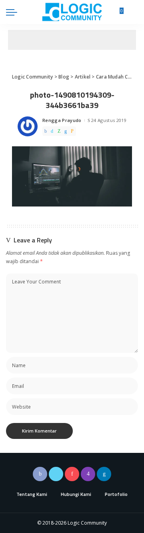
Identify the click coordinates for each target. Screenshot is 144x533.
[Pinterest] (72, 474)
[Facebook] (45, 131)
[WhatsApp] (59, 131)
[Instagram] (88, 474)
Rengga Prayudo (62, 120)
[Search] (133, 12)
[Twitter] (52, 131)
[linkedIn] (65, 131)
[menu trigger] (13, 12)
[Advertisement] (72, 40)
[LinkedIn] (104, 474)
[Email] (72, 131)
